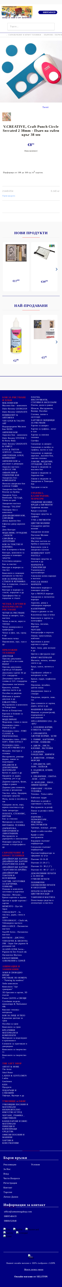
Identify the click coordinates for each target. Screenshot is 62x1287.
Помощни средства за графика (41, 515)
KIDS (4, 1085)
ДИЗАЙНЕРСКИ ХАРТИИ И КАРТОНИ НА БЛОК (14, 862)
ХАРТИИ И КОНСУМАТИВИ (10, 1141)
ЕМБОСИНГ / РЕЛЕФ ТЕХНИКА (41, 789)
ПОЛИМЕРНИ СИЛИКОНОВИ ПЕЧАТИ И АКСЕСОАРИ (43, 885)
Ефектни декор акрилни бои (13, 525)
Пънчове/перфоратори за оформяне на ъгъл (43, 854)
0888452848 (10, 1221)
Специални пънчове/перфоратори (41, 848)
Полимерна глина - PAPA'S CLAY (11, 726)
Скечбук (35, 441)
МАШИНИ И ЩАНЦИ (41, 709)
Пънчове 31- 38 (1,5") (41, 866)
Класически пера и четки (43, 615)
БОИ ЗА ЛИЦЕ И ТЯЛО (13, 1015)
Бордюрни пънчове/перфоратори (40, 842)
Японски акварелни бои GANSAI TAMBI (13, 485)
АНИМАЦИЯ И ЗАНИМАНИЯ (11, 968)
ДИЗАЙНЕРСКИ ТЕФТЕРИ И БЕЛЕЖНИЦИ (10, 875)
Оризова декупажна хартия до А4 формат (12, 668)
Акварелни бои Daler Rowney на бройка (12, 490)
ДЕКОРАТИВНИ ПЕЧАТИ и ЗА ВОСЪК (43, 874)
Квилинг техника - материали (11, 1011)
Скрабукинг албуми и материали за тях (41, 674)
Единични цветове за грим (12, 1019)
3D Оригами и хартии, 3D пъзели (14, 993)
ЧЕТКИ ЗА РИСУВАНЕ (13, 613)
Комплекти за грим (11, 1027)
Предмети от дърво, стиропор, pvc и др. (11, 777)
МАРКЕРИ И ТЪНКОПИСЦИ (38, 566)
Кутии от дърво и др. (12, 773)
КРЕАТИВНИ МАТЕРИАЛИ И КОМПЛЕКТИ (10, 1032)
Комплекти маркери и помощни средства (41, 589)
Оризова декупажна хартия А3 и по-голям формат (12, 661)
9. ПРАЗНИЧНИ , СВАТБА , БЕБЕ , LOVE (43, 777)
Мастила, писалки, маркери (40, 625)
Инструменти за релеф (41, 807)
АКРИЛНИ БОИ (10, 432)
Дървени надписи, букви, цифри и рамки (14, 783)
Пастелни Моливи (39, 535)
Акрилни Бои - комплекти (14, 435)
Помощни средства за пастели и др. (41, 560)
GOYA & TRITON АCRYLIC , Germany (12, 451)
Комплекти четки (10, 638)
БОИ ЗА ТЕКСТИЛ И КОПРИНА (12, 545)
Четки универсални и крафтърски (12, 628)
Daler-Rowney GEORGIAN (14, 409)
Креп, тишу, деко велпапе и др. (43, 649)
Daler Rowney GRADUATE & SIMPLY (14, 445)
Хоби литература (10, 810)
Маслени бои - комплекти (14, 405)
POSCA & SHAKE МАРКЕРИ (39, 583)
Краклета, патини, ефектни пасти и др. (12, 688)
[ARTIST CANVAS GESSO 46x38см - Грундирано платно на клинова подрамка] (44, 330)
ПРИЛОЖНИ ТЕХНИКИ (9, 651)
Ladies (5, 1078)
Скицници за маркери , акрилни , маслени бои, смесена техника (42, 455)
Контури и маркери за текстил (12, 568)
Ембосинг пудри (39, 798)
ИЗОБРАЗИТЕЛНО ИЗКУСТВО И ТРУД (12, 1111)
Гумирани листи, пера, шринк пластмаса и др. (13, 806)
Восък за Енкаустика (12, 710)
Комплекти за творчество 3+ (14, 1050)
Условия (35, 1164)
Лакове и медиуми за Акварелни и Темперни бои (42, 481)
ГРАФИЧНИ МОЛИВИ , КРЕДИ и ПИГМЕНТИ (42, 503)
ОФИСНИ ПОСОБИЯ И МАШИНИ (13, 1136)
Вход (6, 1174)
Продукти (7, 1087)
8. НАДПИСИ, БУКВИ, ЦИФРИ (42, 771)
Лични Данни (10, 1197)
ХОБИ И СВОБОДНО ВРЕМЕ (12, 974)
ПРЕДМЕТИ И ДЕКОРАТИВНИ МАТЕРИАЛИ (10, 767)
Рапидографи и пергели (42, 632)
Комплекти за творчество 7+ (14, 1056)
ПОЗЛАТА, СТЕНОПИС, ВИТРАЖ (14, 815)
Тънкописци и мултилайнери (38, 571)
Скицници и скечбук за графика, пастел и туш (42, 448)
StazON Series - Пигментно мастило (15, 933)
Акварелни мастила (11, 503)
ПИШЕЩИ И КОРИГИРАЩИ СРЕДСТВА (9, 1129)
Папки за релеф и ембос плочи (42, 812)
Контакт (7, 1187)
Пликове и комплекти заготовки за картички (13, 890)
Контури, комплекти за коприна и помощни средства (13, 555)
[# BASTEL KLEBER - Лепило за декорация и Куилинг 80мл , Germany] (16, 336)
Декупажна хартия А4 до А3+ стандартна (14, 674)
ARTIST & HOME (10, 1067)
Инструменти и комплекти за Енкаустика (15, 706)
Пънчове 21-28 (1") (40, 863)
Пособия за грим (10, 1024)
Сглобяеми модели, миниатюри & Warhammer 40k (14, 1004)
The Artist (6, 1069)
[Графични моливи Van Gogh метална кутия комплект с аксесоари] (16, 253)
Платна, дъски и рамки (42, 405)
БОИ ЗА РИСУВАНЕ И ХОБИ (14, 398)
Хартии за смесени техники (40, 436)
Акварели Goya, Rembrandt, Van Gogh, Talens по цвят (12, 497)
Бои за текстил (9, 564)
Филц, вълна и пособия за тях (14, 800)
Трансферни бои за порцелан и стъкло (11, 597)
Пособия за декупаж (11, 693)
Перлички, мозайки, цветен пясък (40, 686)
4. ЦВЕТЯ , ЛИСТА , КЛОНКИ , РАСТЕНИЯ (42, 747)
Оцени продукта (8, 196)
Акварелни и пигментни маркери (42, 598)
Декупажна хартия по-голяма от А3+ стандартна (14, 679)
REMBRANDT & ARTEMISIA (10, 416)
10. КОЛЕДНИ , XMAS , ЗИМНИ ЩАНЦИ (42, 783)
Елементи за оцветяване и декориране (14, 1045)
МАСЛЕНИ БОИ (10, 403)
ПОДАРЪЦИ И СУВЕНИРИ (9, 1091)
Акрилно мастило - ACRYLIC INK (11, 468)
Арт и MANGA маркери (42, 594)
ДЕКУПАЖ (7, 656)
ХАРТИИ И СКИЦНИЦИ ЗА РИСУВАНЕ (43, 421)
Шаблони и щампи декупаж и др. (11, 697)
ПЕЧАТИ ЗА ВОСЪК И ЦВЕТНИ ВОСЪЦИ (42, 892)
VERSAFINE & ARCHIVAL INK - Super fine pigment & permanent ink (15, 943)
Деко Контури (9, 530)
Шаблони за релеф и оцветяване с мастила (41, 802)
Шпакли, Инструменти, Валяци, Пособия (42, 409)
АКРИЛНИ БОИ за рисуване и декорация (12, 462)
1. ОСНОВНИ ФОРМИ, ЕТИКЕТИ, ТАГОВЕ (42, 728)
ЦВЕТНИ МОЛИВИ (40, 523)
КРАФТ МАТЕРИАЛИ (41, 657)
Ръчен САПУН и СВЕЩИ (14, 998)
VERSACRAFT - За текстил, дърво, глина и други (13, 914)
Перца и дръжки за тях (42, 611)
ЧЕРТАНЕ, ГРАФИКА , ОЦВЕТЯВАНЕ (13, 1116)
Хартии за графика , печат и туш (43, 430)
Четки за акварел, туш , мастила (13, 616)
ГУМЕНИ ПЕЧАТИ (40, 879)
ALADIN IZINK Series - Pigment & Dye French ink (14, 950)
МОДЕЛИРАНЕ (9, 719)
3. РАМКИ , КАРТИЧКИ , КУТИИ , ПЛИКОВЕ (43, 740)
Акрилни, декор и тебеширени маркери (41, 604)
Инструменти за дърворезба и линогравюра (15, 837)
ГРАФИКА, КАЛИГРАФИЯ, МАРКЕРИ (40, 496)
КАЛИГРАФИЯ (38, 609)
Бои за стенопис (10, 819)
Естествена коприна (11, 561)
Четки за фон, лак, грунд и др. (14, 634)
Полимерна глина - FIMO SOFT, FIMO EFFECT (14, 740)
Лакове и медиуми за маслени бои (41, 468)
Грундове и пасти (39, 487)
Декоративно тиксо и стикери (41, 692)
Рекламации (9, 1164)
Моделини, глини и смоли (15, 722)
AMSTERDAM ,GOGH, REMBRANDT (13, 456)
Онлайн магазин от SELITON (31, 1276)
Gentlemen (7, 1081)
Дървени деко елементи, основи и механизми (14, 788)
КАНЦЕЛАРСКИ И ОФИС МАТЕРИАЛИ (14, 1122)
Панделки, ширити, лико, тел (43, 698)
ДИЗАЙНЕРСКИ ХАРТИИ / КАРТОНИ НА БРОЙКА (14, 868)
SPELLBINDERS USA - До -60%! (44, 722)
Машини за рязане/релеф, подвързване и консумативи (43, 715)
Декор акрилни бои (11, 521)
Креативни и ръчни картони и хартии (40, 643)
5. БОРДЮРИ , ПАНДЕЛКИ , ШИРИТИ (42, 753)
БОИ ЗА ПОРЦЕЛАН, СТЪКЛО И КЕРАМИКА (14, 580)
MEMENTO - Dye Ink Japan (12, 907)
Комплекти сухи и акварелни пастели (40, 548)
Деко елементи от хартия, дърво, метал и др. (43, 704)
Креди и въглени (39, 511)
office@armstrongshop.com (18, 1211)
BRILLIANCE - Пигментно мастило (15, 927)
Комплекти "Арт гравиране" (10, 988)
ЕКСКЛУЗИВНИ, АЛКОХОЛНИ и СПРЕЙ (13, 959)
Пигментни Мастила (12, 955)
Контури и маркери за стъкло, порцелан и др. (13, 591)
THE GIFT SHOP (11, 1063)
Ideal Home (7, 1072)
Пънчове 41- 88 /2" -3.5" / (43, 870)
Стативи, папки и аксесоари (39, 415)
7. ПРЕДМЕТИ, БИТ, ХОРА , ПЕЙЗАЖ (41, 765)
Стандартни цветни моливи (40, 527)
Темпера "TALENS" (11, 507)
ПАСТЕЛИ (36, 538)
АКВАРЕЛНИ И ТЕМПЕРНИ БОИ (10, 474)
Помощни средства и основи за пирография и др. (14, 844)
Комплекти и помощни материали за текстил (13, 574)
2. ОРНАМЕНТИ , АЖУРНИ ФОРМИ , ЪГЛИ (44, 734)
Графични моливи (39, 507)
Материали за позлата (12, 822)
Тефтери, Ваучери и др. (13, 1095)
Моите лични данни (33, 1269)
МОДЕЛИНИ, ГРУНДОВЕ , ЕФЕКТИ (14, 534)
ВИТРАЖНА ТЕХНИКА (13, 825)
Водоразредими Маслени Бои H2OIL (14, 427)
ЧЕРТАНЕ (36, 630)
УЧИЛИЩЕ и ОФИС (14, 1101)
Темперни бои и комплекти (10, 511)
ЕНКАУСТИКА (9, 702)
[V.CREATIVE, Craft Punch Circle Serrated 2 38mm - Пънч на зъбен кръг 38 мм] (31, 102)
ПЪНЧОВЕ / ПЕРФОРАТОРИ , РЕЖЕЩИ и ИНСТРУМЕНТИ (39, 821)
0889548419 (49, 12)
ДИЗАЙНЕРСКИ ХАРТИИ (14, 859)
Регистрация (10, 1183)
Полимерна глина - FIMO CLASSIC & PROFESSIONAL (14, 733)
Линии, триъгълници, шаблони (41, 637)
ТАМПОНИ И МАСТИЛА (43, 897)
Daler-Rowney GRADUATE (14, 412)
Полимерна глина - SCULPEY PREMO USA (13, 746)
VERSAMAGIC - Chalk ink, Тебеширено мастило (15, 921)
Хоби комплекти (10, 983)
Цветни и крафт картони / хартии (14, 902)
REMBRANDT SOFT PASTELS (40, 554)
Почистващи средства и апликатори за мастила (42, 901)
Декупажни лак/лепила (13, 684)
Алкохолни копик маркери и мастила (43, 577)
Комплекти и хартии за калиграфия (42, 619)
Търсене (7, 1192)
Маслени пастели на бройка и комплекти (40, 542)
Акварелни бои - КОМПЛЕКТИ (10, 479)
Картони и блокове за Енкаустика (12, 715)
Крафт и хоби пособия (41, 831)
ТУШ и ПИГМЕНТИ (41, 520)
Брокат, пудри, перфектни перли (43, 680)
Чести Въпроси (11, 1178)
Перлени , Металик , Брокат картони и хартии (14, 896)
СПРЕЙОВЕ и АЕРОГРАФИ (9, 540)
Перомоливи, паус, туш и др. (14, 643)
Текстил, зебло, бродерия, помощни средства (14, 794)
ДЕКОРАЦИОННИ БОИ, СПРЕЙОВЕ (14, 516)
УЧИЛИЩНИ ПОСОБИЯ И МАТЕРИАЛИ (15, 1105)
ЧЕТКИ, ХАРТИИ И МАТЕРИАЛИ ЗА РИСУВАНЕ (14, 607)
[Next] (56, 269)
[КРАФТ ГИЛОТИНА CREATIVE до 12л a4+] (44, 254)
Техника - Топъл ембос (42, 794)
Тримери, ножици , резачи (43, 828)
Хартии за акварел (40, 425)
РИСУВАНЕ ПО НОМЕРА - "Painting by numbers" (14, 979)
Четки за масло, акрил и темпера (14, 622)
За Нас (7, 1169)
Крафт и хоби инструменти (37, 836)
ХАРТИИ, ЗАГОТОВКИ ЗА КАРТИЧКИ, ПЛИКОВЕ (13, 884)
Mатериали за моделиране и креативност (14, 1039)
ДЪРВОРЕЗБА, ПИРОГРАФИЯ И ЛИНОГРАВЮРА (10, 831)
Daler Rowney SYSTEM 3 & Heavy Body (14, 439)
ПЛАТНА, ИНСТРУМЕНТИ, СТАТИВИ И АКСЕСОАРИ (44, 399)
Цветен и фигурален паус (43, 654)
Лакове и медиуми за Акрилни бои (41, 474)
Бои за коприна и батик (13, 549)
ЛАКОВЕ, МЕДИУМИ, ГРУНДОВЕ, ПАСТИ (42, 462)
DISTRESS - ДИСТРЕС (13, 938)
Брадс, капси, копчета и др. (42, 668)
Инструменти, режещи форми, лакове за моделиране (13, 759)
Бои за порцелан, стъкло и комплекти (15, 585)
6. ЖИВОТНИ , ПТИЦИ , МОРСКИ (43, 759)
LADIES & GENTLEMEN (14, 1076)
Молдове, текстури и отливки (12, 752)
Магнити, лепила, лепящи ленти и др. (43, 661)
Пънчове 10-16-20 (39, 859)
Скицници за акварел (41, 444)
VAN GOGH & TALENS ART (13, 422)
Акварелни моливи (40, 532)
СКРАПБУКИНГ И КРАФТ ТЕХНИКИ (24, 35)
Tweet (45, 107)
